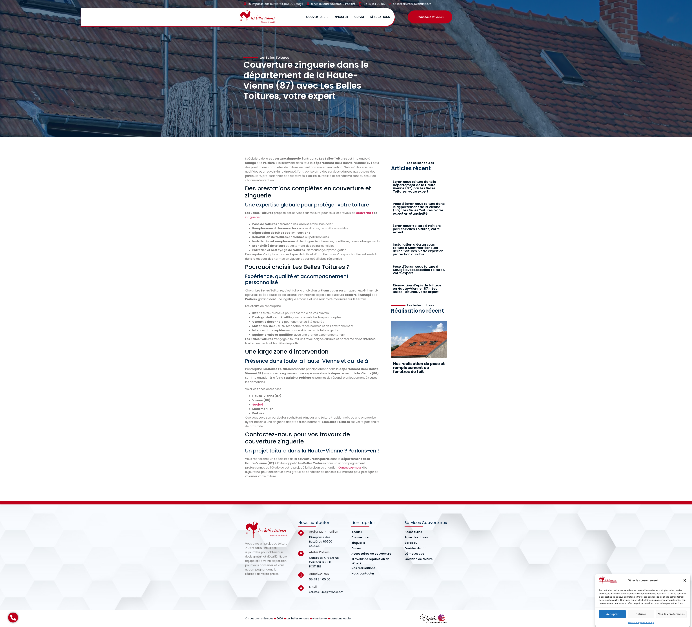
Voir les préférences (671, 614)
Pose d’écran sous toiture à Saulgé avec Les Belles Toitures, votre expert (419, 269)
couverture (364, 213)
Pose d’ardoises (416, 537)
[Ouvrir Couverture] (327, 17)
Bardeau (411, 543)
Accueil (356, 532)
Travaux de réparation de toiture (370, 561)
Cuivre (356, 548)
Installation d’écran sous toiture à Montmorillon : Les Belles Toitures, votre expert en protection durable (418, 249)
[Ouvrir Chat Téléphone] (13, 617)
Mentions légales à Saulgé (641, 622)
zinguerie (252, 217)
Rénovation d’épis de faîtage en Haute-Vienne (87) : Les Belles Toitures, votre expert (417, 288)
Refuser (641, 614)
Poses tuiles (413, 532)
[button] (685, 580)
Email (313, 587)
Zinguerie (358, 543)
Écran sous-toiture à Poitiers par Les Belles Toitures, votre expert (417, 228)
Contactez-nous (349, 467)
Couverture (360, 537)
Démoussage (414, 554)
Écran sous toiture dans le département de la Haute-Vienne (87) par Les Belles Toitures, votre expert (415, 186)
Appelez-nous (319, 574)
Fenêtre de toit (416, 548)
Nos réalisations (363, 568)
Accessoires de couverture (371, 554)
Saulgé (257, 404)
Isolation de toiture (419, 559)
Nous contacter (362, 573)
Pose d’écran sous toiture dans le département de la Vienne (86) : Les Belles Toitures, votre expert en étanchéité (419, 208)
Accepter (612, 614)
